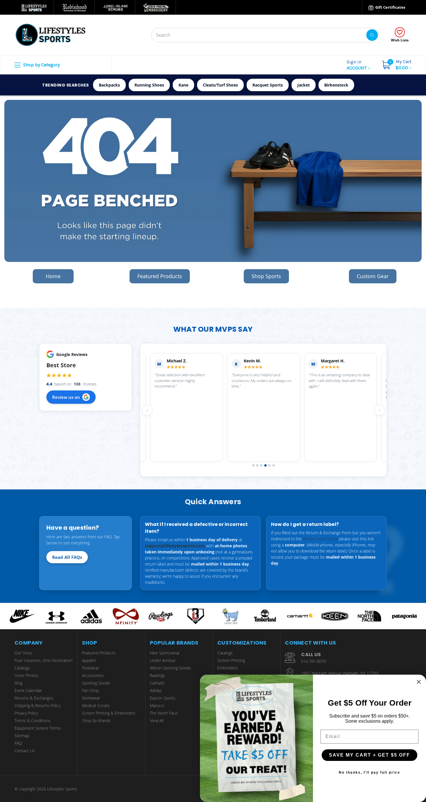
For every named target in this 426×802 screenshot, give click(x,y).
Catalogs (22, 668)
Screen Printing (231, 660)
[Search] (372, 35)
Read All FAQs (67, 557)
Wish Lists (400, 40)
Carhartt (157, 683)
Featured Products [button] (159, 276)
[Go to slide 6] (273, 465)
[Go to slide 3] (261, 465)
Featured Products (99, 653)
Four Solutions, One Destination (43, 660)
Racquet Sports (267, 85)
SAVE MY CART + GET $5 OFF (369, 755)
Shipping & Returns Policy (37, 705)
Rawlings (157, 675)
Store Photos (26, 675)
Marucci (157, 705)
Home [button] (53, 276)
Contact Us (24, 750)
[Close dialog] (418, 682)
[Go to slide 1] (253, 465)
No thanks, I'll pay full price (369, 772)
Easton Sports (162, 698)
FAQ (18, 743)
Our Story (23, 653)
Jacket (303, 85)
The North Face (164, 713)
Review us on (66, 397)
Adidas (156, 690)
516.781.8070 (313, 661)
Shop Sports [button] (266, 276)
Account (357, 65)
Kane (183, 85)
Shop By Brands (96, 720)
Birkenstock (336, 85)
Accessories (93, 675)
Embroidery (227, 668)
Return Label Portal (320, 539)
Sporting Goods (96, 683)
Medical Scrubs (96, 705)
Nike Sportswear (165, 653)
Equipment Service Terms (37, 728)
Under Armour (163, 660)
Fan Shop (90, 690)
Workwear (91, 698)
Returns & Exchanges (33, 698)
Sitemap (21, 735)
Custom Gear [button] (373, 276)
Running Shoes (149, 85)
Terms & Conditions (32, 720)
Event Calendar (28, 690)
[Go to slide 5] (269, 465)
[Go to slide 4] (265, 465)
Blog (18, 683)
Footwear (90, 668)
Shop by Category (41, 64)
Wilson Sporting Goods (170, 668)
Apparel (89, 660)
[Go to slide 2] (257, 465)
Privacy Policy (26, 713)
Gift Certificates (389, 7)
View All (156, 720)
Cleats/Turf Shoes (220, 85)
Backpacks (109, 85)
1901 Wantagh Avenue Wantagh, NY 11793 (339, 673)
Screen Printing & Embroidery (108, 713)
